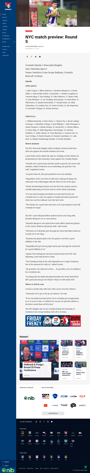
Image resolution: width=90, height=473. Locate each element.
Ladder (4, 26)
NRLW (4, 32)
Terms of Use (22, 468)
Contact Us (46, 468)
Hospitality (5, 55)
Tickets (4, 49)
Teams (4, 29)
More (4, 42)
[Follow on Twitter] (44, 421)
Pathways (5, 35)
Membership (6, 46)
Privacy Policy (30, 468)
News (4, 14)
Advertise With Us (54, 468)
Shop (3, 52)
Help (41, 468)
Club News (29, 31)
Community (6, 39)
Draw (4, 23)
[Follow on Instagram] (48, 421)
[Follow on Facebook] (40, 421)
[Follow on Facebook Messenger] (51, 421)
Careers (37, 468)
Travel (4, 20)
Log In (7, 465)
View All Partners (53, 413)
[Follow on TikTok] (36, 421)
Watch (4, 17)
